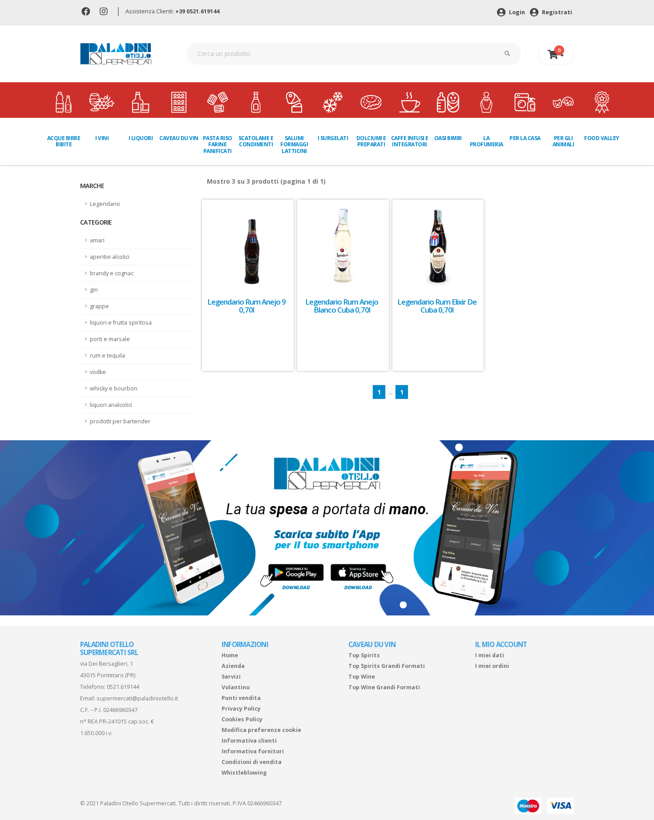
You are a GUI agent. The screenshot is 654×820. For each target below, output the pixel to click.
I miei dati (489, 655)
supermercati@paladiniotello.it (137, 698)
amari (97, 240)
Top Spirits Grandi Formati (386, 666)
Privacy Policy (241, 708)
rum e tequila (107, 355)
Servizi (231, 676)
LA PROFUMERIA (486, 141)
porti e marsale (110, 339)
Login (516, 12)
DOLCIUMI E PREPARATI (371, 141)
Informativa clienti (249, 740)
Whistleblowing (244, 772)
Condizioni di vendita (252, 762)
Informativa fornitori (253, 751)
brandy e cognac (111, 273)
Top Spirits (364, 655)
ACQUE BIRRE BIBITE (64, 141)
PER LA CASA (525, 138)
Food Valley (601, 138)
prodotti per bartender (120, 421)
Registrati (556, 12)
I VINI (102, 138)
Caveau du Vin (178, 138)
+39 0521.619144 (197, 11)
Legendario (105, 204)
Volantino (236, 687)
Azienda (233, 666)
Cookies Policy (242, 719)
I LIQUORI (141, 138)
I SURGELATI (333, 138)
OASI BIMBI (448, 138)
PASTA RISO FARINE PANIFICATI (217, 144)
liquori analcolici (111, 405)
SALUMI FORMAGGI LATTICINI (294, 144)
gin (94, 289)
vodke (98, 372)
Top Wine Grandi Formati (384, 687)
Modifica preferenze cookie (261, 730)
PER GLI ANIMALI (563, 141)
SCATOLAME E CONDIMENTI (256, 141)
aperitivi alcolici (109, 257)
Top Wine (361, 676)
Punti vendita (241, 698)
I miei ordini (492, 666)
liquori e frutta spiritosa (121, 322)
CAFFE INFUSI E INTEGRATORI (409, 141)
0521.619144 (123, 687)
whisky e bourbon (113, 388)
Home (230, 655)
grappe (99, 306)
